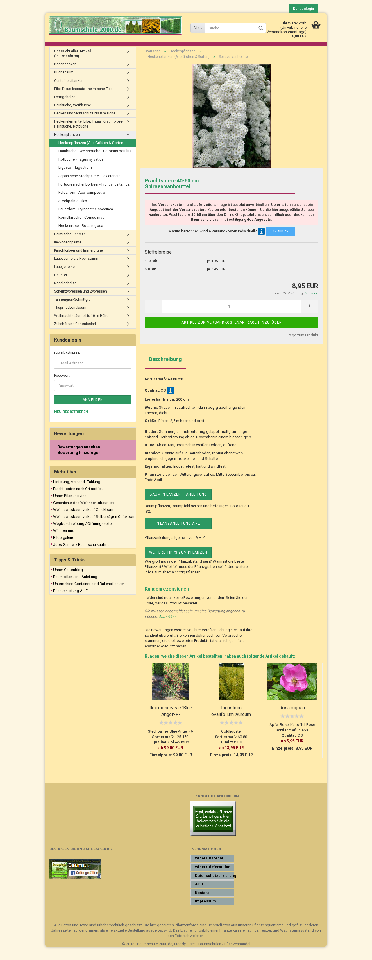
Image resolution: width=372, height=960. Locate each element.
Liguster (60, 275)
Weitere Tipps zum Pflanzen (178, 552)
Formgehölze (64, 97)
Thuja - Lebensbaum (70, 308)
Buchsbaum (64, 72)
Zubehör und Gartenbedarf (75, 324)
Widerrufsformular (212, 867)
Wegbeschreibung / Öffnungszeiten (83, 523)
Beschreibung (165, 359)
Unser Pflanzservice (69, 496)
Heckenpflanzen (67, 135)
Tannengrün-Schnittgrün (73, 299)
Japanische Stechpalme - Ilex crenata (89, 176)
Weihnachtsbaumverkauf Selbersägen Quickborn (94, 516)
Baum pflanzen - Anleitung (75, 577)
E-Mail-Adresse (67, 353)
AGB (199, 884)
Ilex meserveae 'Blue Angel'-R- (170, 711)
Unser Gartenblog (68, 570)
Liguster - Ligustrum (75, 167)
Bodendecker (65, 64)
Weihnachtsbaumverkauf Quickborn (83, 509)
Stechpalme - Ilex (72, 201)
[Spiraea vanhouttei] (231, 116)
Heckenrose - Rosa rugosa (80, 225)
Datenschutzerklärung (214, 875)
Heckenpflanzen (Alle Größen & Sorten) (91, 143)
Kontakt (202, 893)
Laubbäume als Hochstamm (76, 258)
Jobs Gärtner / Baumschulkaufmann (83, 544)
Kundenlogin (303, 9)
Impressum (205, 901)
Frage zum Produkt (302, 335)
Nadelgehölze (65, 283)
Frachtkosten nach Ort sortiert (78, 489)
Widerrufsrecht (209, 858)
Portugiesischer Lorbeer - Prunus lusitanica (94, 184)
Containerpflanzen (68, 81)
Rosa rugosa (292, 707)
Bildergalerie (63, 537)
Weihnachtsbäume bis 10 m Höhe (81, 316)
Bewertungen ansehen (79, 447)
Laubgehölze (64, 267)
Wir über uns (63, 530)
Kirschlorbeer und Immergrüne (78, 250)
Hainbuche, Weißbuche (72, 105)
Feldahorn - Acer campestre (81, 192)
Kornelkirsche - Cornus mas (81, 217)
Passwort (62, 375)
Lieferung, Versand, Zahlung (76, 482)
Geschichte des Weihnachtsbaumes (83, 502)
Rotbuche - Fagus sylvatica (80, 159)
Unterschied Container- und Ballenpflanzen (89, 584)
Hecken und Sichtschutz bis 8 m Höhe (84, 113)
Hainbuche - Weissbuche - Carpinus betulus (94, 151)
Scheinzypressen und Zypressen (80, 291)
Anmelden (167, 616)
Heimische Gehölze (70, 234)
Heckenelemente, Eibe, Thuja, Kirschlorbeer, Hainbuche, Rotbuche (89, 123)
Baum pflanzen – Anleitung (178, 494)
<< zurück (280, 231)
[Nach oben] (356, 951)
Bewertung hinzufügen (79, 452)
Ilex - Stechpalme (67, 242)
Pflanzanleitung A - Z (178, 523)
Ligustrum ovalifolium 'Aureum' (231, 711)
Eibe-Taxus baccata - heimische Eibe (83, 89)
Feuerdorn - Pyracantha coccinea (85, 209)
